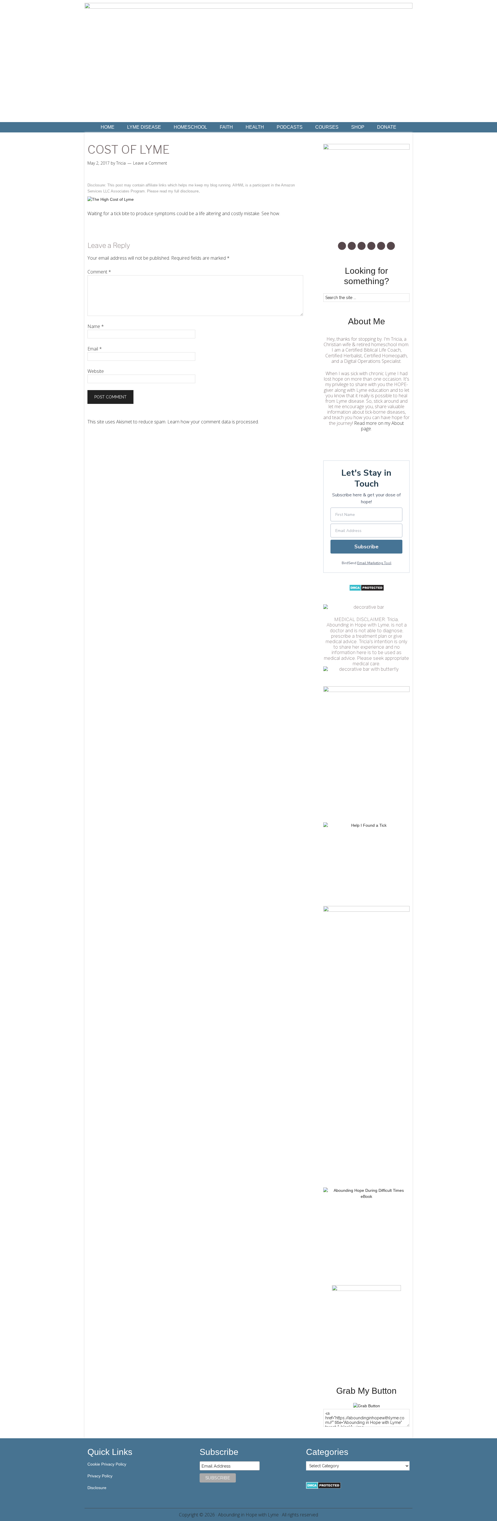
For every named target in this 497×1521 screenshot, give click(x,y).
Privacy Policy (99, 1476)
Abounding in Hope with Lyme (248, 1515)
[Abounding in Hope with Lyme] (366, 1406)
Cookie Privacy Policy (106, 1464)
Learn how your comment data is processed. (213, 422)
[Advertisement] (366, 1090)
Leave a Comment (150, 163)
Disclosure (96, 1487)
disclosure (189, 191)
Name (95, 326)
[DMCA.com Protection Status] (366, 589)
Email (94, 349)
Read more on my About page (379, 426)
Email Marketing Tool (374, 563)
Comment (99, 272)
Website (95, 371)
